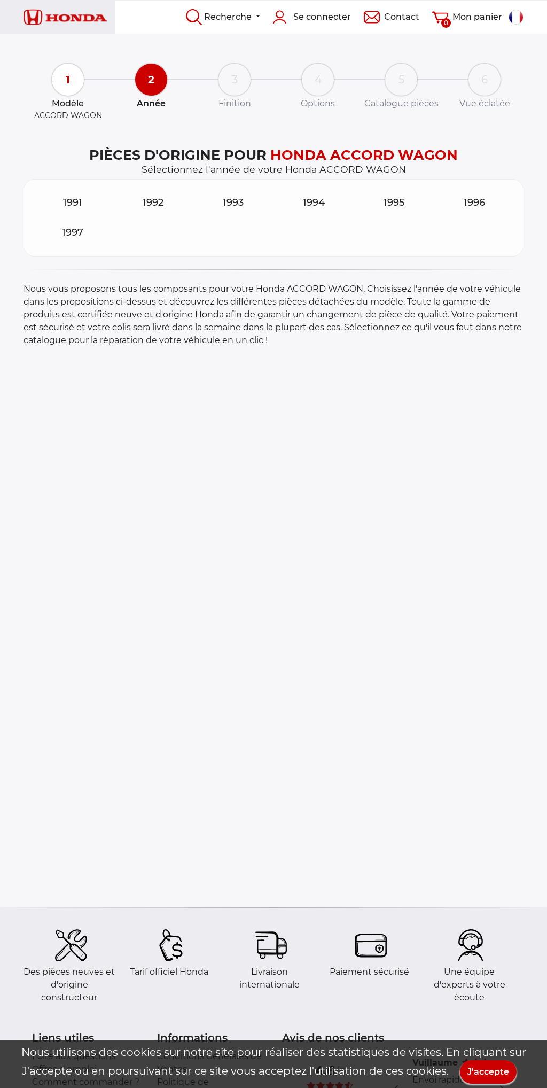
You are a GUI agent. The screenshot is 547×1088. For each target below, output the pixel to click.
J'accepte (488, 1072)
